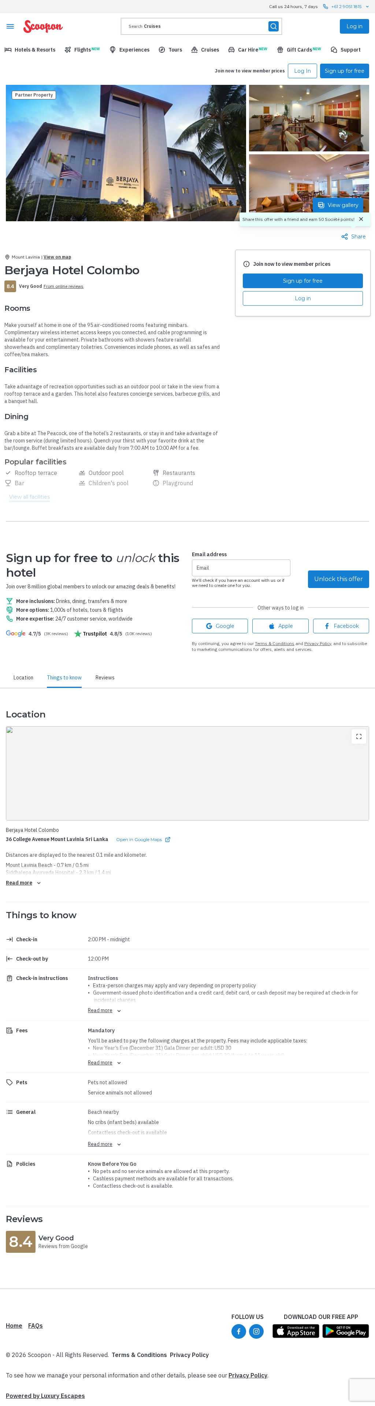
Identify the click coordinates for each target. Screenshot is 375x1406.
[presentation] (201, 26)
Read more (19, 882)
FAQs (35, 1325)
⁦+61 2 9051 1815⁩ (346, 6)
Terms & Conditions (274, 643)
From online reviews (63, 286)
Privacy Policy (189, 1354)
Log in (303, 298)
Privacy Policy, (318, 643)
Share (358, 236)
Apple (285, 626)
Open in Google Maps (139, 839)
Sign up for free (303, 281)
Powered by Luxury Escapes (45, 1395)
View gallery (343, 205)
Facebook (346, 626)
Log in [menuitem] (354, 26)
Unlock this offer (338, 579)
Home (14, 1325)
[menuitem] (30, 49)
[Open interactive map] (187, 773)
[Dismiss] (361, 219)
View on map (57, 257)
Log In (302, 71)
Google (225, 626)
